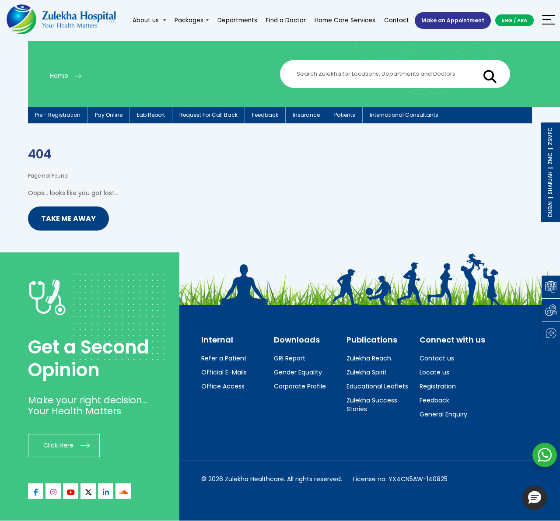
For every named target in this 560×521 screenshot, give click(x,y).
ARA (522, 20)
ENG (507, 20)
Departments (237, 20)
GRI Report (289, 358)
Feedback (265, 115)
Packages (189, 20)
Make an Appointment (452, 20)
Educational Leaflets (377, 386)
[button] (534, 498)
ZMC (550, 158)
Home (59, 75)
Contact (396, 20)
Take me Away (68, 218)
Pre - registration (57, 115)
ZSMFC (550, 136)
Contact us (437, 358)
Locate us (434, 372)
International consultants (404, 115)
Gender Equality (298, 372)
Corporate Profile (300, 386)
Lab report (151, 115)
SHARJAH (550, 182)
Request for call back (208, 115)
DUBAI (550, 209)
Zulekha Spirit (366, 372)
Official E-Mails (224, 372)
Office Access (223, 386)
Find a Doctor (286, 20)
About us (147, 20)
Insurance (306, 115)
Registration (438, 386)
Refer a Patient (224, 358)
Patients (344, 115)
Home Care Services (345, 20)
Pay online (108, 115)
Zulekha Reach (368, 358)
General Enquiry (443, 414)
